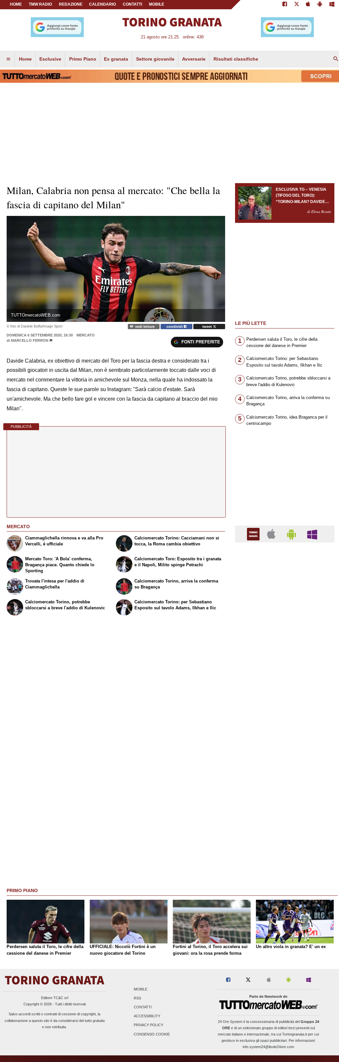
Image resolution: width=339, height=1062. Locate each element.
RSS (137, 998)
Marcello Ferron (29, 340)
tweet (207, 327)
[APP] (254, 533)
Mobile (140, 989)
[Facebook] (284, 4)
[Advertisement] (284, 804)
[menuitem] (8, 59)
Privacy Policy (148, 1025)
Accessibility (147, 1016)
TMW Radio (40, 4)
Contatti (143, 1007)
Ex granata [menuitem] (116, 59)
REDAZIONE (70, 4)
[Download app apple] (308, 4)
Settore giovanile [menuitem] (155, 59)
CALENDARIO (102, 4)
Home (16, 4)
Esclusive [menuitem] (50, 59)
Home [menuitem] (25, 59)
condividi (175, 327)
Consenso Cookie (152, 1034)
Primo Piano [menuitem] (82, 59)
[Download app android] (319, 4)
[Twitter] (296, 4)
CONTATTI (132, 4)
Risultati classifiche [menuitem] (236, 59)
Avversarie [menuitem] (194, 59)
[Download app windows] (331, 4)
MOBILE (156, 4)
